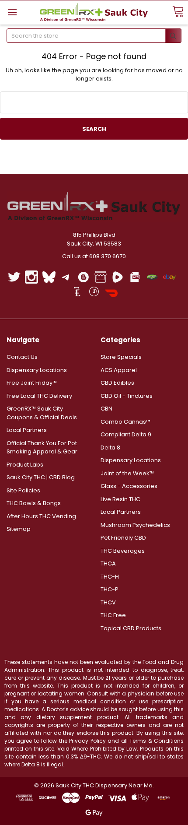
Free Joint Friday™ (32, 383)
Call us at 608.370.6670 (94, 256)
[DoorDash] (111, 293)
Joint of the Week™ (127, 473)
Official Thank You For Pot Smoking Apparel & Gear (42, 447)
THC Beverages (123, 551)
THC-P (109, 589)
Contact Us (22, 357)
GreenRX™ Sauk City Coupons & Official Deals (42, 412)
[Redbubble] (93, 293)
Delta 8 (110, 447)
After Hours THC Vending (41, 516)
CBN (106, 408)
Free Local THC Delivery (39, 396)
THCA (108, 563)
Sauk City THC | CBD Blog (41, 477)
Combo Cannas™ (125, 422)
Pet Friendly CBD (123, 538)
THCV (108, 602)
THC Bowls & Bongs (34, 503)
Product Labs (25, 464)
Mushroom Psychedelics (135, 525)
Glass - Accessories (129, 486)
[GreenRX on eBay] (169, 276)
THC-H (110, 576)
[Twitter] (14, 276)
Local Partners (27, 430)
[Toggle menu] (12, 12)
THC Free (113, 615)
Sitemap (19, 529)
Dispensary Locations (37, 370)
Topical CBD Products (131, 628)
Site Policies (23, 490)
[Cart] (178, 12)
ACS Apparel (119, 370)
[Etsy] (76, 293)
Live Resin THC (120, 499)
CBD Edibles (117, 383)
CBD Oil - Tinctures (127, 396)
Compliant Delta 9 (126, 434)
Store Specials (121, 357)
